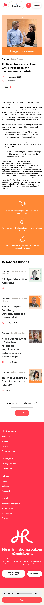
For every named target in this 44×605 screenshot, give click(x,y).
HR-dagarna (7, 458)
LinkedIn (5, 481)
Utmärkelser (7, 468)
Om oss (5, 446)
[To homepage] (5, 5)
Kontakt (5, 498)
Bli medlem (6, 436)
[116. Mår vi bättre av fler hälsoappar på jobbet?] (35, 375)
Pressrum (6, 518)
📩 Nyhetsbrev (16, 5)
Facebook (6, 491)
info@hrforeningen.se (11, 504)
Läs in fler (22, 413)
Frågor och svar (8, 451)
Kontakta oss (7, 508)
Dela (6, 87)
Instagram (6, 486)
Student (5, 441)
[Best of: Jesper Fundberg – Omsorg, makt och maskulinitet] (35, 302)
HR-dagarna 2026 (9, 464)
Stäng (22, 600)
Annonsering (7, 513)
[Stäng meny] (28, 5)
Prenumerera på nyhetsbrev (13, 573)
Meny (36, 5)
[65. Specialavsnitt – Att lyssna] (35, 274)
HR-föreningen (9, 431)
